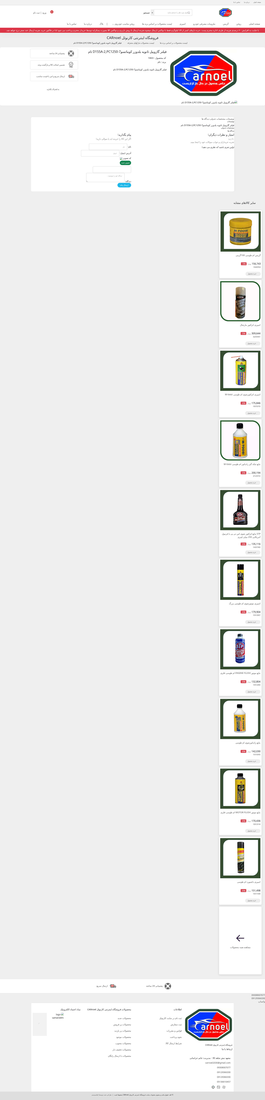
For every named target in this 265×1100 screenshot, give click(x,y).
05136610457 (223, 1081)
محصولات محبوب (123, 1043)
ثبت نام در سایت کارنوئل (170, 1018)
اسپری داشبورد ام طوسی (248, 881)
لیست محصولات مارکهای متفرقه (140, 43)
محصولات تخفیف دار (122, 1049)
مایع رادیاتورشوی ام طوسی (247, 742)
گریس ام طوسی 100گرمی (248, 255)
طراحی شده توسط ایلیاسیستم (101, 1095)
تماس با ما (236, 2)
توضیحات (230, 118)
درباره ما (247, 2)
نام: (129, 146)
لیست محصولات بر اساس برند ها (157, 23)
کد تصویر (127, 158)
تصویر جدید (125, 163)
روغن (238, 23)
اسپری (183, 23)
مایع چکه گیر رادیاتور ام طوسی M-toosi (242, 464)
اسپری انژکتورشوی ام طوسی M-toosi (242, 394)
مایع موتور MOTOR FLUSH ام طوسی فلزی (240, 812)
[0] (52, 13)
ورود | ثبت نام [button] (40, 12)
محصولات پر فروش (122, 1024)
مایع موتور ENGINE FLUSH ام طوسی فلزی (240, 673)
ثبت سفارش (176, 1024)
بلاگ (101, 23)
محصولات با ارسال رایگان (119, 1055)
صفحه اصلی (257, 2)
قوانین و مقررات (174, 1030)
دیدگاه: (128, 181)
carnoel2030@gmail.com (217, 1062)
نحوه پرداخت (176, 1037)
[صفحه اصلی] (225, 12)
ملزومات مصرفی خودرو (204, 23)
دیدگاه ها (205, 118)
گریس (226, 23)
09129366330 (223, 1072)
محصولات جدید (124, 1018)
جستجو (147, 12)
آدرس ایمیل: (125, 153)
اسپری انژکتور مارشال (250, 324)
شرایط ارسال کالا (174, 1043)
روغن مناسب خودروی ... (123, 23)
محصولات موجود (123, 1037)
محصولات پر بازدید (122, 1030)
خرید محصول (252, 274)
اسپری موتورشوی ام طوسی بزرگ (244, 603)
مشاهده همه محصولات (240, 947)
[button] (132, 995)
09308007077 (223, 1067)
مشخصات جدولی (217, 118)
